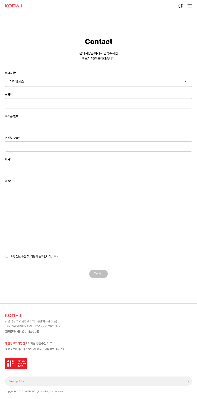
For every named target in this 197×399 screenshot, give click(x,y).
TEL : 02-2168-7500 (18, 325)
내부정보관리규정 (54, 349)
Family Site (16, 381)
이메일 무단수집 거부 (40, 343)
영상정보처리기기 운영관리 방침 (23, 349)
